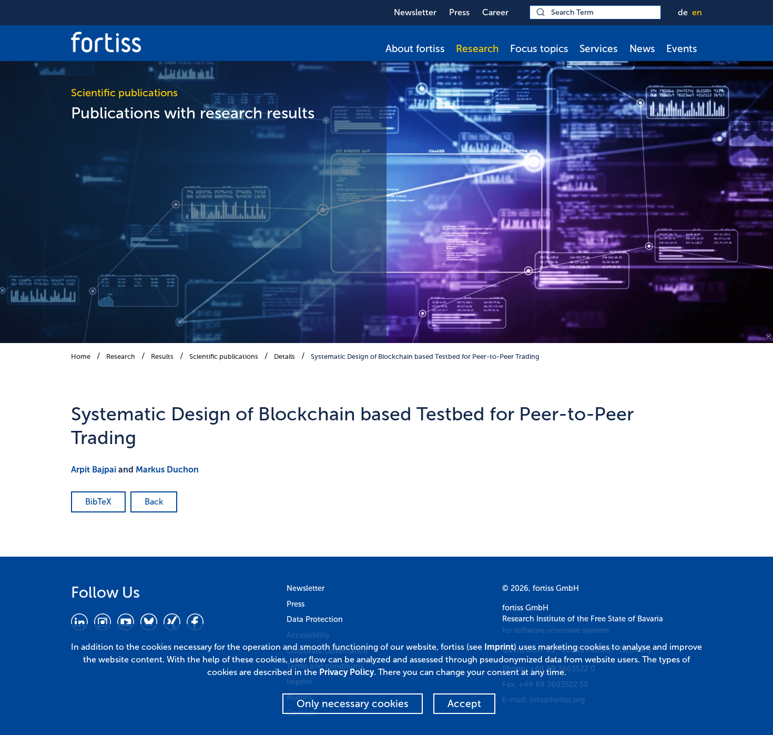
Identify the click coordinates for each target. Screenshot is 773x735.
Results (162, 356)
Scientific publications (223, 356)
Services (598, 49)
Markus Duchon (167, 470)
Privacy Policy (346, 672)
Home (80, 356)
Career (495, 12)
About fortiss (415, 49)
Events (681, 49)
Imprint (499, 647)
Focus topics (539, 49)
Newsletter (415, 12)
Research (477, 49)
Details (284, 356)
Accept (464, 704)
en (697, 12)
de (683, 12)
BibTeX (98, 502)
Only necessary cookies (353, 704)
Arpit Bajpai (93, 470)
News (642, 49)
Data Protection (315, 619)
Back (154, 502)
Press (459, 12)
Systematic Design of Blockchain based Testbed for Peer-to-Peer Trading (425, 356)
